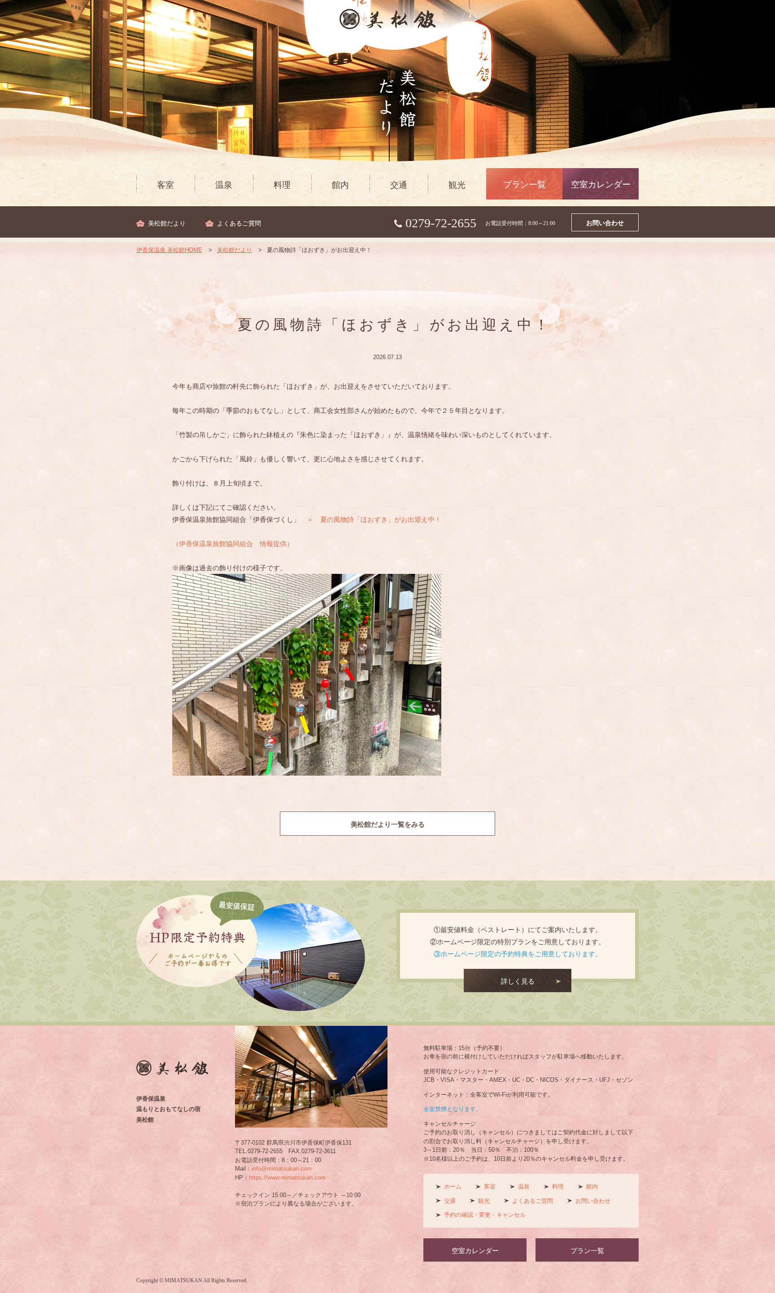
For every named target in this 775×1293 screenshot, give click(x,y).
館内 (340, 185)
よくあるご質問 (239, 223)
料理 (282, 185)
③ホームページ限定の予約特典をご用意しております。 (518, 954)
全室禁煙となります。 (452, 1109)
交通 (398, 185)
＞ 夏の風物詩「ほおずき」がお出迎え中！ (374, 519)
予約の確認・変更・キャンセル (485, 1214)
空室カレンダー (601, 184)
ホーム (453, 1186)
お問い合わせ (605, 223)
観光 (457, 185)
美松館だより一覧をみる (388, 824)
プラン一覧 (524, 184)
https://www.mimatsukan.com (287, 1177)
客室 (165, 185)
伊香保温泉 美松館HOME (169, 250)
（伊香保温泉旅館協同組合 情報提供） (232, 543)
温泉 (223, 185)
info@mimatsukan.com (282, 1168)
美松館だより (167, 223)
